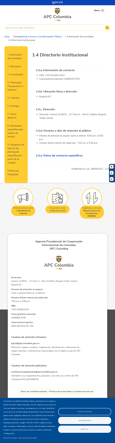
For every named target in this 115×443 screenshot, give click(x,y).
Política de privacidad (10, 438)
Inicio (7, 36)
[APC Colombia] (57, 14)
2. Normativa (14, 66)
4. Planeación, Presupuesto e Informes (15, 86)
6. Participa (13, 106)
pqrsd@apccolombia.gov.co (25, 343)
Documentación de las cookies (28, 438)
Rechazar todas (85, 420)
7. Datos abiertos (12, 115)
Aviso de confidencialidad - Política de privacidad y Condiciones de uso (57, 391)
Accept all (84, 429)
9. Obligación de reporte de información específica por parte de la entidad (15, 153)
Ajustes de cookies (85, 412)
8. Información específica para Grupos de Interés (15, 131)
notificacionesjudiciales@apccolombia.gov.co (34, 371)
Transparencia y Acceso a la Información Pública (37, 36)
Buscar (107, 28)
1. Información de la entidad (14, 56)
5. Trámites (13, 98)
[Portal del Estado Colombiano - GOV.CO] (57, 2)
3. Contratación (15, 74)
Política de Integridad (13, 172)
